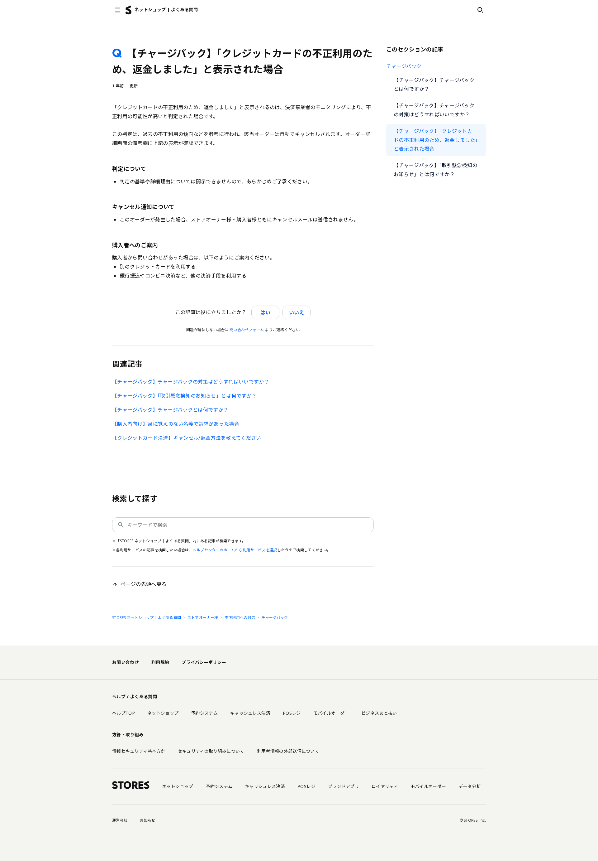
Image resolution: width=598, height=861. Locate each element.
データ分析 (469, 786)
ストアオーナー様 (202, 617)
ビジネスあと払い (379, 713)
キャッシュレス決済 (250, 713)
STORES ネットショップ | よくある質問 (146, 617)
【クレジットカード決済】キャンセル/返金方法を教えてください (186, 437)
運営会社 (119, 820)
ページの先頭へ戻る (143, 584)
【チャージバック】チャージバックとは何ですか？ (434, 85)
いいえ (296, 312)
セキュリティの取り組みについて (211, 751)
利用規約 (160, 662)
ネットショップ (162, 713)
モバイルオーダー (331, 713)
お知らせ (147, 820)
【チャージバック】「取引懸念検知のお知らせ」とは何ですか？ (435, 170)
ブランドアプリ (343, 786)
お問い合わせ (125, 662)
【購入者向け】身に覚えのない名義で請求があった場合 (175, 423)
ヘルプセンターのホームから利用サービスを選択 (235, 550)
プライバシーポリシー (204, 662)
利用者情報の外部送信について (288, 751)
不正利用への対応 (240, 617)
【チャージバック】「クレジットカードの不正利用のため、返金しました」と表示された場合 (435, 140)
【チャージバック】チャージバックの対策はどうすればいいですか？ (434, 110)
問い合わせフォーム (247, 329)
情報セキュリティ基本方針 (138, 751)
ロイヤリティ (385, 786)
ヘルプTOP (123, 713)
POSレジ (292, 713)
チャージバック (403, 66)
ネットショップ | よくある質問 (166, 9)
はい (265, 312)
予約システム (204, 713)
